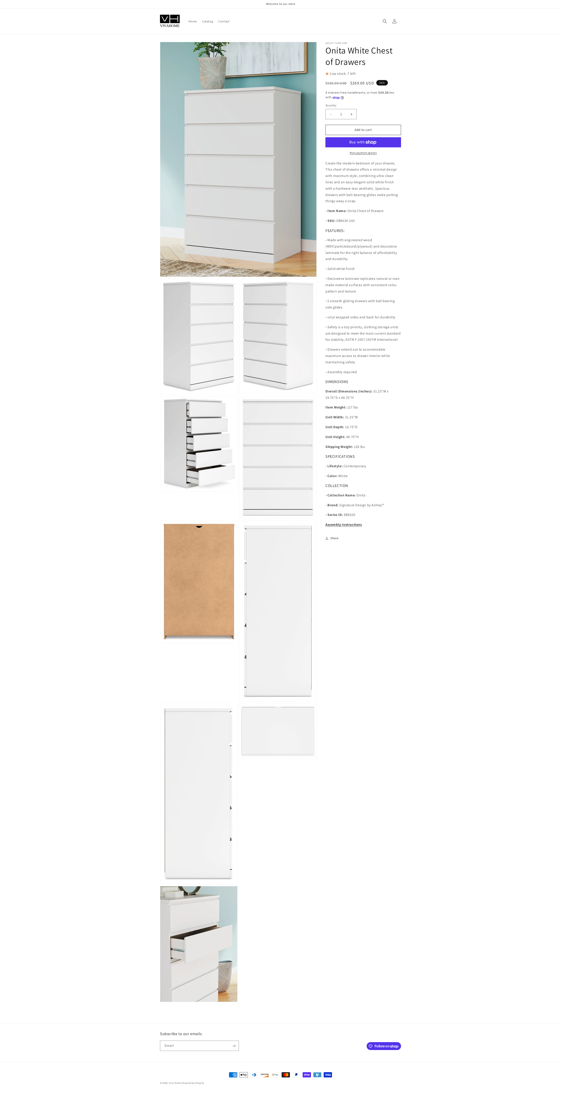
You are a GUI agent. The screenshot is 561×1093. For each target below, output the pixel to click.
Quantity (330, 105)
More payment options (363, 152)
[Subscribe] (234, 1046)
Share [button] (334, 538)
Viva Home (175, 1082)
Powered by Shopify (193, 1082)
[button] (385, 21)
